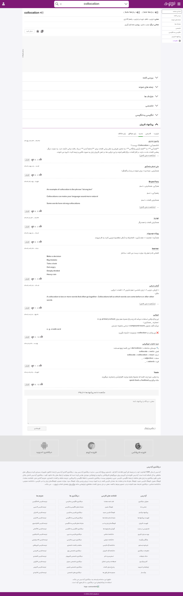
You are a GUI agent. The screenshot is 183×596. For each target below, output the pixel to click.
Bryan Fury (154, 181)
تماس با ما (143, 507)
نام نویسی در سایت (143, 529)
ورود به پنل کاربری (143, 534)
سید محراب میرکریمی (150, 343)
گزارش (27, 160)
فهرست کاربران (143, 523)
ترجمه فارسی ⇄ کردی (39, 518)
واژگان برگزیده (143, 540)
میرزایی (156, 314)
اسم (56, 484)
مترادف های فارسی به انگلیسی (74, 523)
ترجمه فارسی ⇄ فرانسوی (39, 523)
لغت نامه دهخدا (109, 501)
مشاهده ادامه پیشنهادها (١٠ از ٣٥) (91, 392)
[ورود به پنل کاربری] (3, 4)
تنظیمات (175, 41)
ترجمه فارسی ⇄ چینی (39, 567)
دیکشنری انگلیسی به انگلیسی (74, 529)
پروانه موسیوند (153, 233)
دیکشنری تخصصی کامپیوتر (74, 556)
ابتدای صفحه (177, 11)
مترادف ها (178, 24)
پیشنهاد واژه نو (143, 512)
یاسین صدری (153, 141)
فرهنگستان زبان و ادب (109, 523)
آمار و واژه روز (143, 561)
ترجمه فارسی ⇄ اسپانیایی (39, 540)
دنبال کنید (29, 31)
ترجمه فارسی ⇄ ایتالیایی (39, 534)
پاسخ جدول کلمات (108, 567)
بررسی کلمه (177, 16)
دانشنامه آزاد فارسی (109, 545)
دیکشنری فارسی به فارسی (74, 512)
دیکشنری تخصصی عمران (74, 561)
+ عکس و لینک (149, 428)
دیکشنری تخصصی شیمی (74, 567)
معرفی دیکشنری (143, 501)
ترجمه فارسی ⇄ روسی (39, 551)
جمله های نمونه (176, 20)
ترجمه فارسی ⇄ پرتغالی (40, 545)
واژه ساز (72, 484)
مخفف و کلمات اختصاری (74, 545)
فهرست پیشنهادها (143, 518)
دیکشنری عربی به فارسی (74, 540)
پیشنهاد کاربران (176, 37)
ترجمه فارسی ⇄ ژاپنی (39, 561)
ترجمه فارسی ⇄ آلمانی (39, 529)
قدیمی (148, 133)
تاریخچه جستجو (143, 545)
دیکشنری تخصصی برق (74, 551)
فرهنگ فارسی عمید (109, 512)
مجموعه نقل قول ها (109, 572)
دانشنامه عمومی (109, 540)
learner (155, 248)
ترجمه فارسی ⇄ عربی (39, 507)
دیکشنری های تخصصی (74, 572)
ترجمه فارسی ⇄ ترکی (39, 512)
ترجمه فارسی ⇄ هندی (39, 556)
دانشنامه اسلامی (109, 534)
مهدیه (156, 218)
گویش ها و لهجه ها (109, 529)
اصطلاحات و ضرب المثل (109, 561)
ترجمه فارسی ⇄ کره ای (39, 572)
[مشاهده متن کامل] (147, 155)
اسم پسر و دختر (109, 556)
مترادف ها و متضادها (108, 518)
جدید (140, 133)
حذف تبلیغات (143, 556)
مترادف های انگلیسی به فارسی (74, 507)
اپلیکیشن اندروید (143, 567)
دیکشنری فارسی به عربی (74, 534)
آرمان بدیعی (154, 285)
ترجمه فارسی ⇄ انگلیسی (39, 501)
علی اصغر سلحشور (152, 166)
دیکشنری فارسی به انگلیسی (74, 518)
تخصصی (178, 28)
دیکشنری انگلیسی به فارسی (74, 501)
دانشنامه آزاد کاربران (109, 551)
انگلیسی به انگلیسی (175, 32)
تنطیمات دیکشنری (143, 551)
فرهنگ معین (109, 507)
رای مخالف (122, 133)
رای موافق (132, 133)
